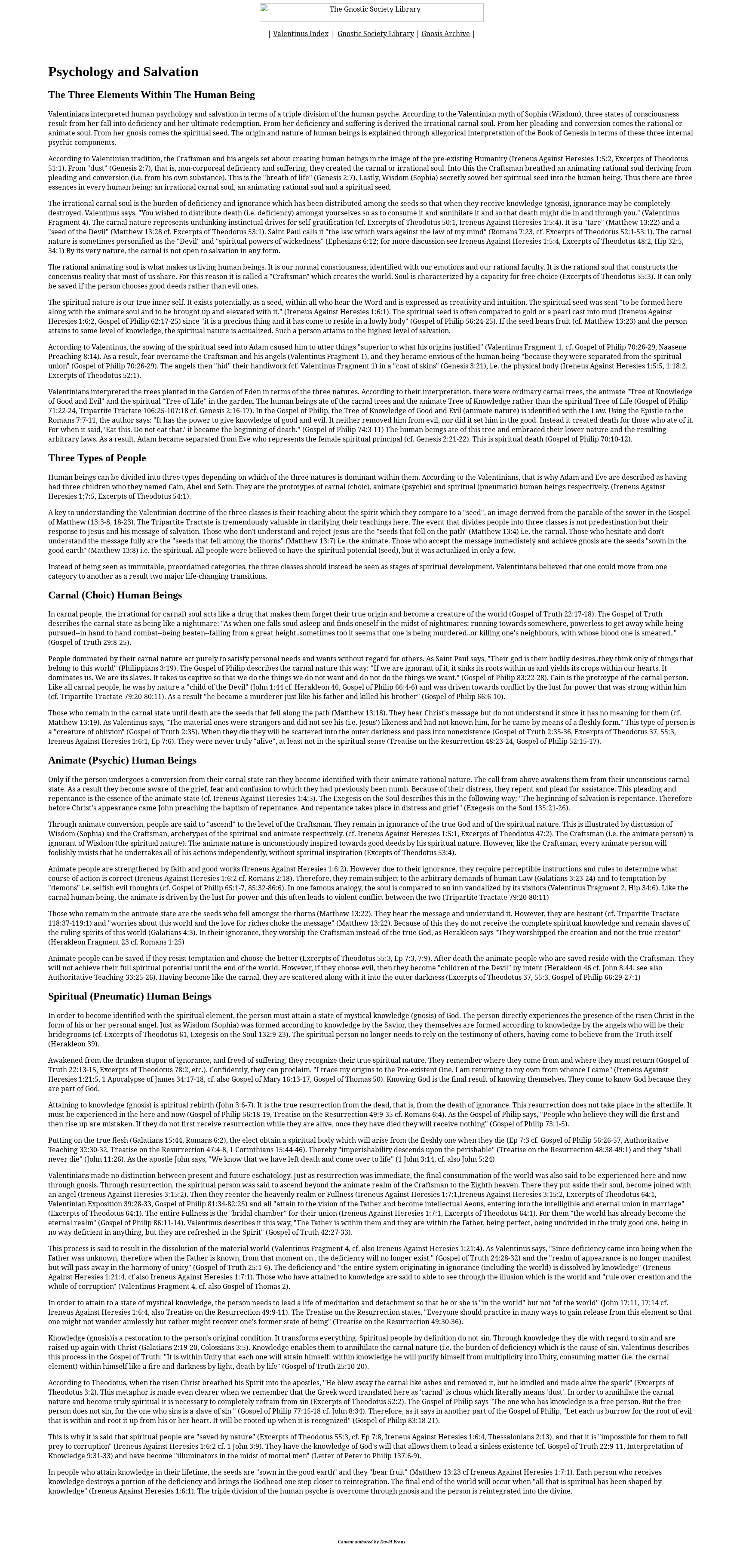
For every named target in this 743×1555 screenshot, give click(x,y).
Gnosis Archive (445, 33)
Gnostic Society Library (376, 33)
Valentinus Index (301, 33)
